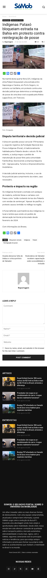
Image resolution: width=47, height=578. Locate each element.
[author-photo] (23, 284)
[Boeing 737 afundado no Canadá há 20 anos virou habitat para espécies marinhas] (8, 408)
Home (4, 16)
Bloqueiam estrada (15, 240)
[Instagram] (8, 569)
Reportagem (9, 42)
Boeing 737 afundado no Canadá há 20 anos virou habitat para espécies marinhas (30, 407)
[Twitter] (20, 569)
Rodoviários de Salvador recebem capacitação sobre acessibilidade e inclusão (35, 260)
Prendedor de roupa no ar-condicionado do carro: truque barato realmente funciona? (29, 395)
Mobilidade (12, 16)
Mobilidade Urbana (17, 20)
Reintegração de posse (10, 243)
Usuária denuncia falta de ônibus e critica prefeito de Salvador (12, 258)
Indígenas (27, 240)
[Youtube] (32, 569)
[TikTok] (14, 569)
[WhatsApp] (26, 569)
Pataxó (35, 240)
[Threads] (38, 569)
